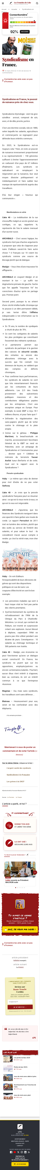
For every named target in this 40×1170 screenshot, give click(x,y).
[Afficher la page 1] (14, 916)
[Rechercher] (35, 3)
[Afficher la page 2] (16, 916)
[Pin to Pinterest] (22, 85)
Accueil (4, 9)
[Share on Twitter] (17, 85)
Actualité (14, 9)
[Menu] (3, 3)
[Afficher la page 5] (21, 916)
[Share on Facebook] (11, 85)
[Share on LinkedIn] (27, 85)
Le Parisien (10, 826)
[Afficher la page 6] (23, 916)
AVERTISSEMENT (19, 1168)
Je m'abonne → (19, 1036)
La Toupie (18, 826)
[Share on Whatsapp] (33, 85)
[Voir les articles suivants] (33, 901)
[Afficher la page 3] (18, 916)
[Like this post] (6, 85)
